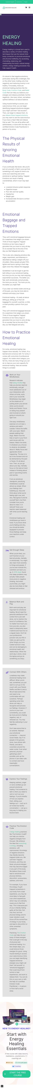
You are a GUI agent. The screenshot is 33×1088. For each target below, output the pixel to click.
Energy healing (15, 832)
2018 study (17, 572)
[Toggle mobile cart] (26, 7)
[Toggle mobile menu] (29, 7)
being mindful (17, 383)
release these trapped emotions (17, 115)
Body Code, (7, 90)
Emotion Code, (16, 90)
